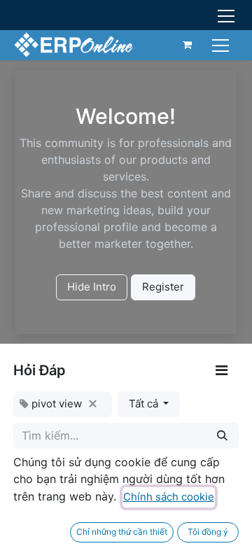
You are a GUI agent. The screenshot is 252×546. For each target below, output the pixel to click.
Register (163, 286)
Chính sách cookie (168, 496)
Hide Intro (91, 286)
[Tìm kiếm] (222, 436)
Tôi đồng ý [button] (208, 531)
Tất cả (145, 403)
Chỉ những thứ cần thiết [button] (121, 531)
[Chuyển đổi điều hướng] (222, 44)
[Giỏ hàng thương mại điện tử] (187, 44)
